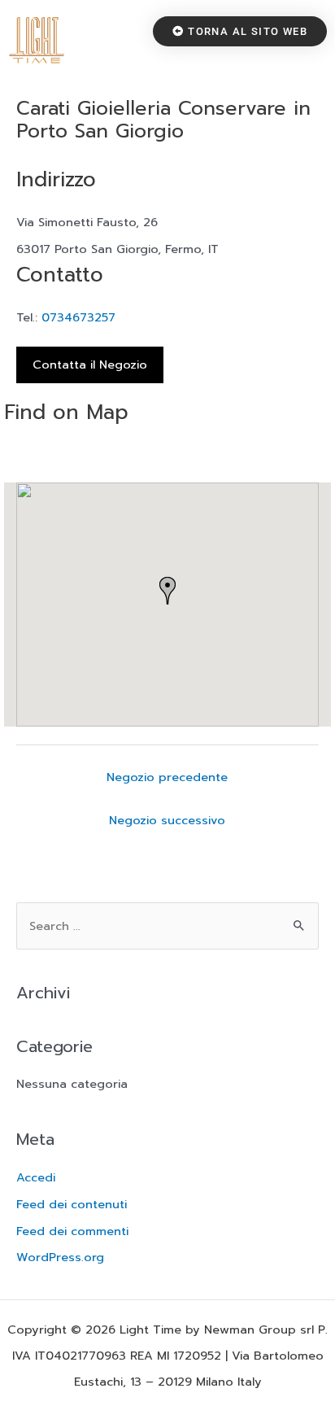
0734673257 (78, 317)
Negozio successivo (167, 820)
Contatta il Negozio (90, 364)
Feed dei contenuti (71, 1204)
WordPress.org (60, 1257)
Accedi (35, 1177)
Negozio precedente (167, 777)
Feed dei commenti (72, 1231)
